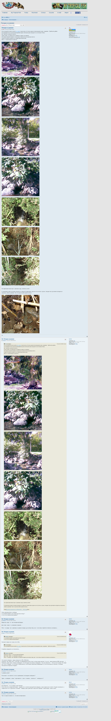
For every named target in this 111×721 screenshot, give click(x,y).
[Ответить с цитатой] (65, 28)
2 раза (76, 344)
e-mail (59, 12)
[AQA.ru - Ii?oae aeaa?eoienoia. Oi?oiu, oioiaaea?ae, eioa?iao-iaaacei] (57, 711)
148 (74, 340)
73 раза (76, 640)
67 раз (76, 343)
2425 (74, 683)
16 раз (76, 686)
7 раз (76, 35)
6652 (74, 32)
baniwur (4, 340)
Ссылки (51, 12)
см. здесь (18, 31)
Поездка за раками (7, 23)
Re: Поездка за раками (8, 339)
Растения (35, 12)
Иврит (66, 12)
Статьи (43, 12)
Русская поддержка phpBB (44, 709)
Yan (69, 27)
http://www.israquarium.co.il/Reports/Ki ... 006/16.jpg (16, 609)
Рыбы (26, 12)
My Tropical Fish (16, 12)
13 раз (76, 641)
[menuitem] (7, 17)
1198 (74, 637)
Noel (70, 636)
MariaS (70, 682)
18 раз (76, 687)
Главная (4, 12)
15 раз (76, 36)
